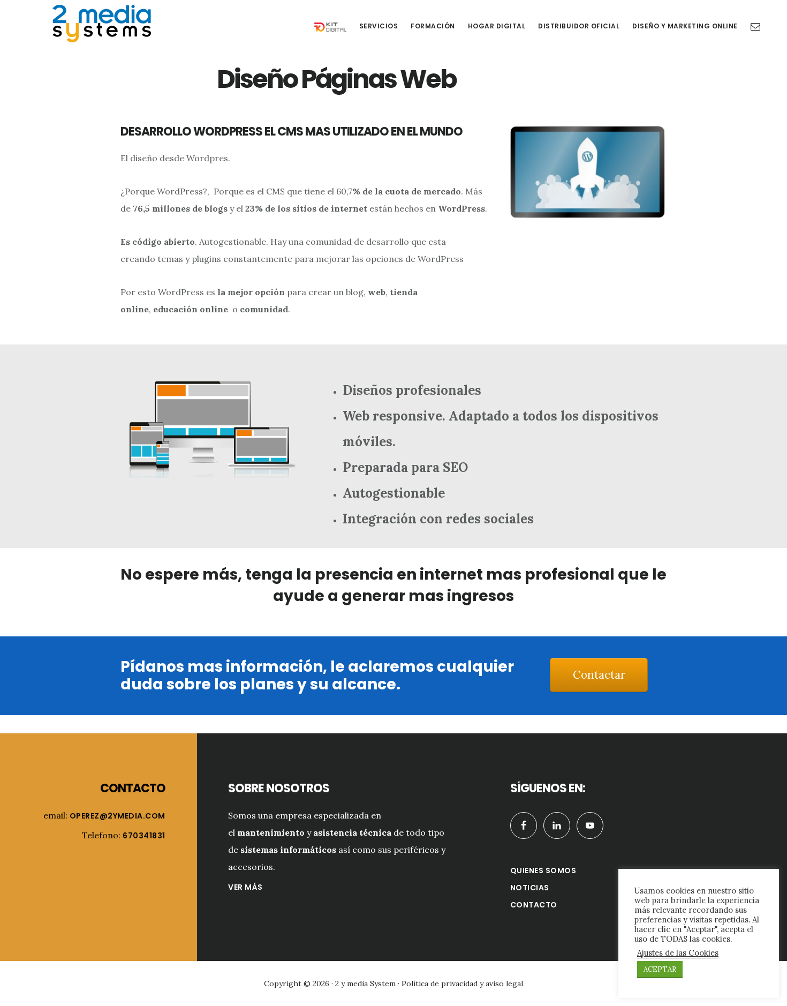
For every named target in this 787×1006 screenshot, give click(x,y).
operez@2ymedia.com (117, 815)
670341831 (144, 835)
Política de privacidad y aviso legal (462, 983)
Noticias (529, 887)
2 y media (101, 23)
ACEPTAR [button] (660, 969)
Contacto (533, 904)
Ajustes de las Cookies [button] (677, 953)
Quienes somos (543, 870)
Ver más (245, 887)
